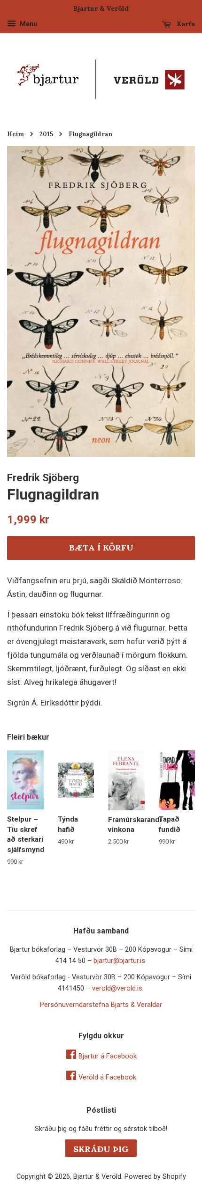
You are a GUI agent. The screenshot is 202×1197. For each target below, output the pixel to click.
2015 (46, 134)
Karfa (185, 24)
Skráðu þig (101, 1149)
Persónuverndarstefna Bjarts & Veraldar (101, 1005)
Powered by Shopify (155, 1177)
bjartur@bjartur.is (119, 961)
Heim (15, 134)
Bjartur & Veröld (97, 1177)
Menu (27, 24)
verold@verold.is (117, 988)
